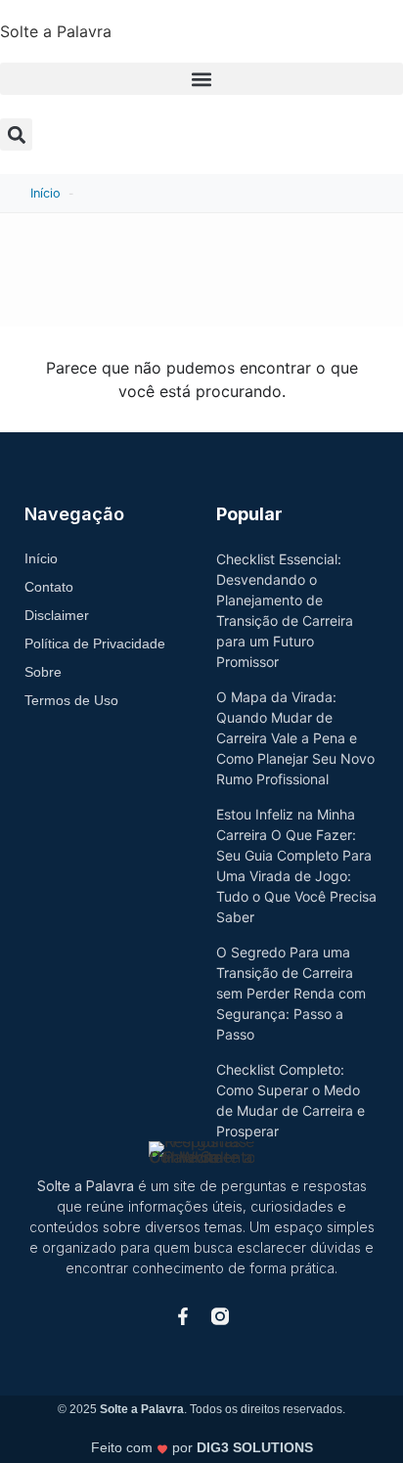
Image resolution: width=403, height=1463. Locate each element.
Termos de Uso (71, 700)
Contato (48, 587)
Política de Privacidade (94, 643)
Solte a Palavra (56, 31)
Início (45, 193)
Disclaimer (56, 615)
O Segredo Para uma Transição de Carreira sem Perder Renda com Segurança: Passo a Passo (291, 993)
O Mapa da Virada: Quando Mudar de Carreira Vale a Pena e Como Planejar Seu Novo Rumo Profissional (295, 737)
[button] (201, 79)
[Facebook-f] (183, 1316)
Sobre (43, 672)
